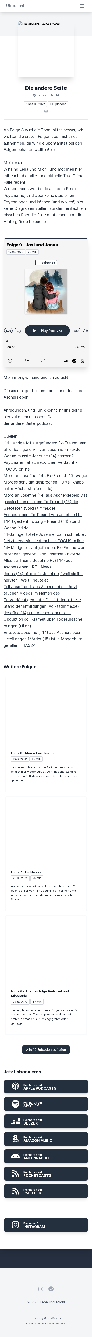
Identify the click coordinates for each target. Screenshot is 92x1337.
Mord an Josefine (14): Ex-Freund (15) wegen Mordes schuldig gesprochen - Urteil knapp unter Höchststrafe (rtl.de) (46, 482)
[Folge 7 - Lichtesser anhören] (46, 829)
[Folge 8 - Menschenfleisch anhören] (46, 710)
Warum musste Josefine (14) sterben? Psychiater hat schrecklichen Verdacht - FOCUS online (40, 462)
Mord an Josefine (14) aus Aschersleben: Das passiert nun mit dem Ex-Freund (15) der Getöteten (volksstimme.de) (46, 502)
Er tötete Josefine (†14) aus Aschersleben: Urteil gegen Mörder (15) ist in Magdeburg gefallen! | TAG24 (43, 639)
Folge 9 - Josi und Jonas (32, 245)
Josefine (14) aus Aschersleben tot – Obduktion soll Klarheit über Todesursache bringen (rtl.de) (43, 619)
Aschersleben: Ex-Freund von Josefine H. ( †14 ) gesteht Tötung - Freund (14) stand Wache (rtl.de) (43, 521)
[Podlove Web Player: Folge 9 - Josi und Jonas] (46, 311)
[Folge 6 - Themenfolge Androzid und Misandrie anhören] (46, 948)
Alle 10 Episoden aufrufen (46, 1049)
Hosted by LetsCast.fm (46, 1318)
